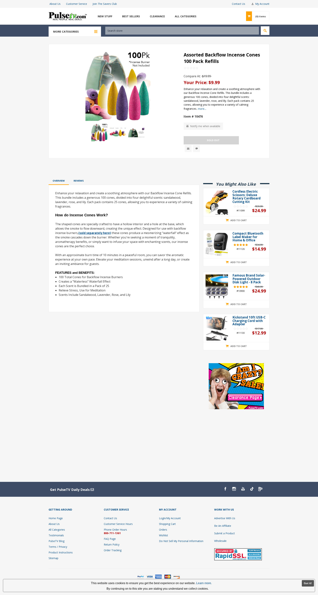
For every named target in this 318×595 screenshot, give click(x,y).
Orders (163, 529)
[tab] (59, 180)
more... (202, 108)
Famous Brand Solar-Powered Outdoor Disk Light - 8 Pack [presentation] (248, 279)
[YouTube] (243, 489)
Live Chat (196, 148)
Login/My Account (170, 518)
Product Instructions (61, 552)
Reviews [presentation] (79, 180)
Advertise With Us (224, 518)
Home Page (56, 518)
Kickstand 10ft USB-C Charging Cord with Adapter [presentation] (249, 321)
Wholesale (220, 541)
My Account (262, 4)
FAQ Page (110, 539)
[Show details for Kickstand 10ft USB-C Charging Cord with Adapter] (217, 328)
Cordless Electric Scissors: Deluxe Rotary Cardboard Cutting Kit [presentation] (246, 197)
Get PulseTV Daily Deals (70, 489)
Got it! (308, 583)
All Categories (57, 529)
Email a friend (188, 148)
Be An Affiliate (222, 525)
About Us (55, 4)
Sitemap (53, 558)
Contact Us (238, 4)
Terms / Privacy (58, 546)
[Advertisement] (159, 168)
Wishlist (163, 535)
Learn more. (204, 583)
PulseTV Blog (56, 541)
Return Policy (111, 544)
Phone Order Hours (115, 529)
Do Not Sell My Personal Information (181, 541)
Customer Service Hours (118, 524)
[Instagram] (234, 489)
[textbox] (182, 31)
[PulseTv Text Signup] (261, 489)
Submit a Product (224, 533)
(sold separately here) (94, 233)
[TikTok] (252, 489)
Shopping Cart (167, 524)
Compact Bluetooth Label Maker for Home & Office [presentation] (247, 237)
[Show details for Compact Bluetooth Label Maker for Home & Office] (217, 245)
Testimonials (56, 535)
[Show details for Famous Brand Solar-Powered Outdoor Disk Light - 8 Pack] (217, 287)
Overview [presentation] (59, 180)
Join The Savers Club (105, 4)
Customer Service (76, 4)
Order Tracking (112, 550)
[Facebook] (225, 489)
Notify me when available (205, 126)
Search (265, 30)
